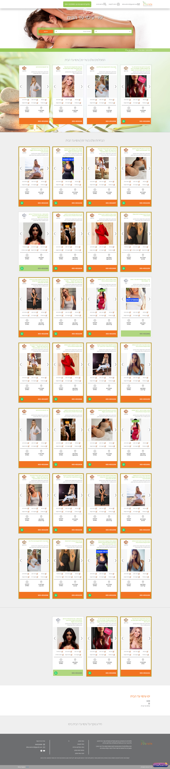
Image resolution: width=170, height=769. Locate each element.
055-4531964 (43, 121)
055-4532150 (145, 399)
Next (122, 86)
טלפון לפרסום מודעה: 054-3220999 (77, 4)
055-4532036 (77, 268)
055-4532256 (145, 203)
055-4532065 (111, 268)
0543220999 (38, 744)
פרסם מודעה (99, 4)
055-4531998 (111, 121)
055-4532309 (43, 268)
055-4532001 (145, 334)
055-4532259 (145, 268)
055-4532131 (77, 121)
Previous (149, 86)
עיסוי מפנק (81, 741)
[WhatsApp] (123, 121)
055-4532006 (145, 121)
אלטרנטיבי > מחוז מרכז (145, 50)
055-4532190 (77, 334)
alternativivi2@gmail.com (129, 4)
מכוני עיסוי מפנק (79, 753)
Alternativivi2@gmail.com (34, 747)
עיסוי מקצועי (80, 744)
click (27, 767)
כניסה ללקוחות (112, 4)
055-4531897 (111, 203)
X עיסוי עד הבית (130, 50)
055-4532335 (43, 203)
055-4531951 (111, 334)
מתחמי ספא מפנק (79, 750)
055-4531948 (43, 334)
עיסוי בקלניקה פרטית (78, 747)
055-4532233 (111, 399)
